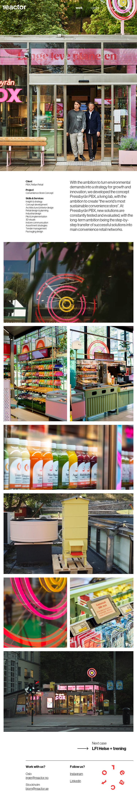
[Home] (15, 6)
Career (95, 7)
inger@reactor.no (37, 778)
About (111, 7)
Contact (128, 7)
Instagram (76, 774)
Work (79, 7)
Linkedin (75, 781)
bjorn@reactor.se (37, 788)
